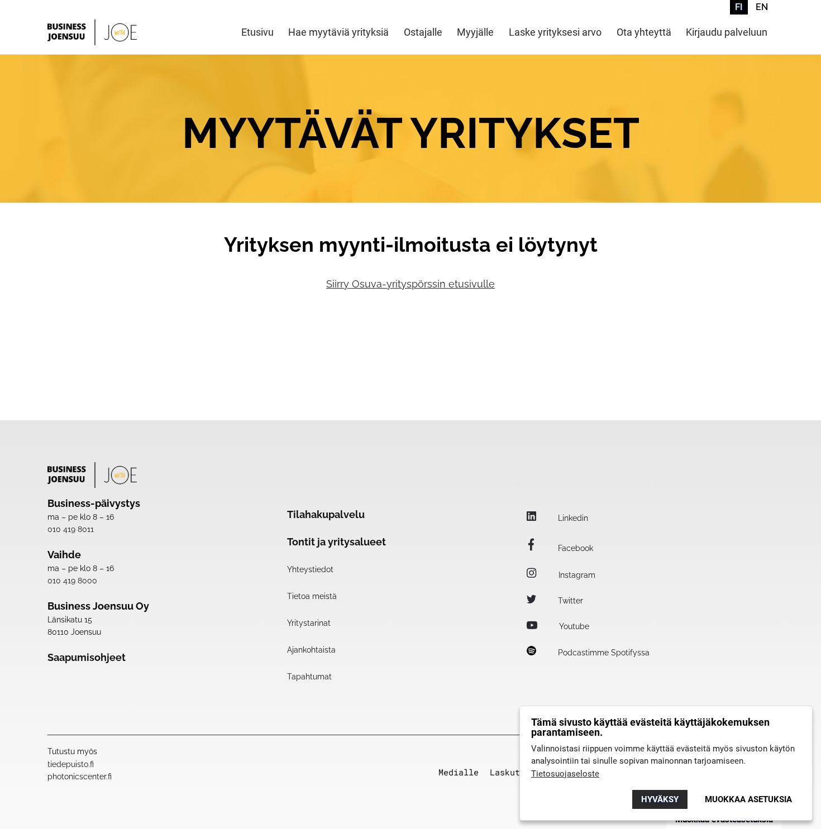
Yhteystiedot (310, 569)
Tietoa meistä (312, 596)
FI (738, 7)
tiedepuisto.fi (70, 764)
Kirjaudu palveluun (726, 32)
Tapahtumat (309, 676)
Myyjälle (475, 32)
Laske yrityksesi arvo (555, 32)
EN (762, 7)
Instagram (575, 575)
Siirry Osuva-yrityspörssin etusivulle (410, 284)
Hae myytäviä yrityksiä (338, 32)
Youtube (573, 626)
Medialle (458, 772)
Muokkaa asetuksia (748, 799)
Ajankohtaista (311, 649)
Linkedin (572, 518)
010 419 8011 (70, 529)
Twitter (569, 600)
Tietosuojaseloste (565, 774)
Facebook (574, 548)
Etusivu (257, 32)
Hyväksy (660, 799)
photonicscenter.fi (79, 776)
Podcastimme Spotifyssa (603, 652)
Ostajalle (423, 32)
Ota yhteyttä (644, 32)
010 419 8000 (72, 580)
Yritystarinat (309, 623)
